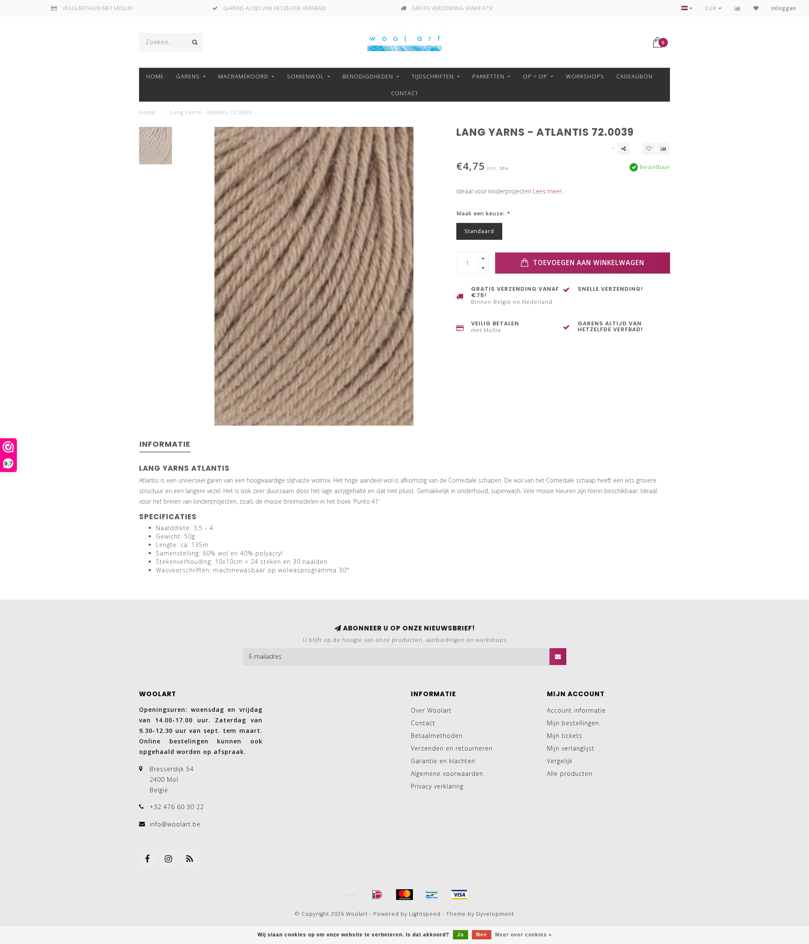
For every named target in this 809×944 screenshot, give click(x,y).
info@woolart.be (175, 824)
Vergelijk (560, 761)
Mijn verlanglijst (571, 748)
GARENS (188, 76)
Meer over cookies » (523, 935)
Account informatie (576, 710)
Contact (404, 93)
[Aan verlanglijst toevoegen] (649, 148)
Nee (481, 935)
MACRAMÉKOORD (243, 76)
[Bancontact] (431, 894)
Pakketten (488, 76)
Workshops (585, 76)
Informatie (164, 444)
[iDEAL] (377, 894)
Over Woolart (431, 710)
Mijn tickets (564, 736)
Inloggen (783, 8)
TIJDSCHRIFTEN (433, 76)
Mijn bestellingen (573, 723)
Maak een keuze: (483, 213)
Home (155, 76)
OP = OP (535, 76)
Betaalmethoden (437, 736)
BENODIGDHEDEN (368, 76)
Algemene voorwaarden (447, 774)
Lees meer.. (548, 191)
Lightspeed (425, 913)
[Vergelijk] (737, 8)
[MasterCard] (404, 894)
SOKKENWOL (305, 76)
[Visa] (459, 894)
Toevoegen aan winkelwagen (587, 262)
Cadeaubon (634, 76)
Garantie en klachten (443, 761)
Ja (460, 935)
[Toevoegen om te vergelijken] (663, 148)
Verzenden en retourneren (452, 748)
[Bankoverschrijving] (349, 894)
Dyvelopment (495, 913)
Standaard (479, 231)
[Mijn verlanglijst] (756, 8)
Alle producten (569, 774)
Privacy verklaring (437, 786)
